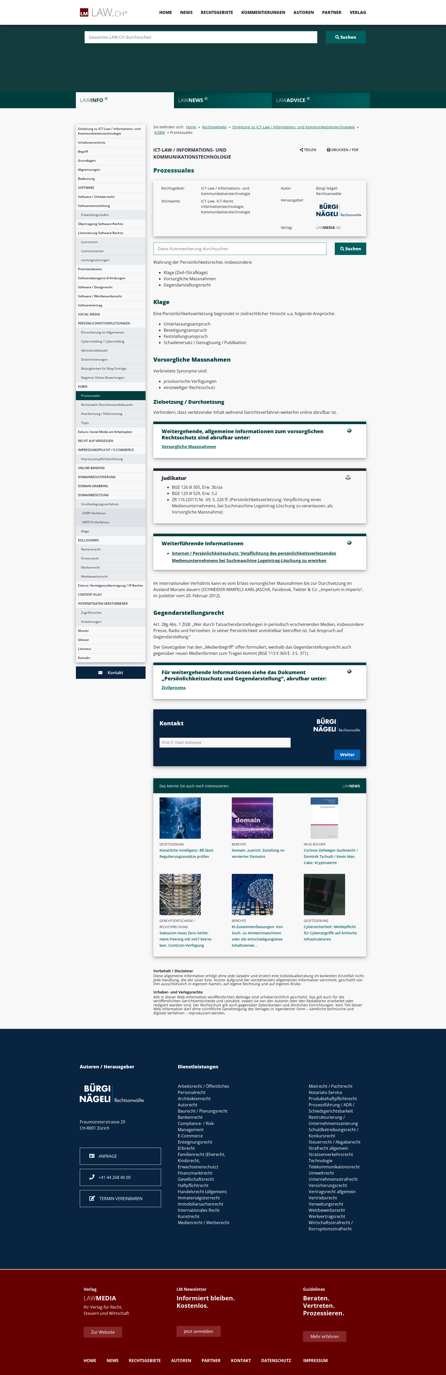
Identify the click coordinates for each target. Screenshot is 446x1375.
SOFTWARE (86, 187)
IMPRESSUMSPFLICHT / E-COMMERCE (106, 450)
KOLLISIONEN (88, 540)
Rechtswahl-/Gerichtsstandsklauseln (107, 404)
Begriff (83, 151)
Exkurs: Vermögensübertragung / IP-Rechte (110, 585)
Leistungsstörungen (95, 260)
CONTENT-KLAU (90, 594)
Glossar (83, 640)
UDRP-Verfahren (94, 513)
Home (165, 12)
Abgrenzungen (89, 169)
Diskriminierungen (94, 359)
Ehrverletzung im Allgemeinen (102, 332)
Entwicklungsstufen (95, 215)
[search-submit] (346, 37)
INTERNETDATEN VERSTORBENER (103, 603)
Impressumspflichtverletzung (102, 459)
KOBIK (82, 386)
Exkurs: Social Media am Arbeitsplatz (105, 432)
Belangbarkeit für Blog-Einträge (103, 368)
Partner (331, 12)
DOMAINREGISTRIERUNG (97, 477)
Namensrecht (91, 549)
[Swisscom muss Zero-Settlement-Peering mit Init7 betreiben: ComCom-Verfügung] (189, 894)
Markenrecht (90, 567)
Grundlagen (87, 160)
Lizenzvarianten (92, 251)
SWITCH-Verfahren (95, 522)
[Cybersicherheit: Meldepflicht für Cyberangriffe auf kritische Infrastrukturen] (334, 894)
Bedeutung (86, 178)
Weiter (347, 754)
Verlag (358, 12)
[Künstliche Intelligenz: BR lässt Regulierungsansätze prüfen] (189, 818)
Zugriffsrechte (91, 612)
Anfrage (105, 1156)
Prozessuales (90, 395)
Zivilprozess (174, 687)
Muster (83, 630)
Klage (85, 531)
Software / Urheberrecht (96, 197)
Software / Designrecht (95, 287)
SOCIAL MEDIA (89, 314)
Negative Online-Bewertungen (102, 377)
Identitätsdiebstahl (94, 350)
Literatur (84, 649)
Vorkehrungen (91, 621)
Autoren (303, 12)
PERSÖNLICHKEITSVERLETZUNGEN (104, 323)
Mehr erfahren (324, 1336)
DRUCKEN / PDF (344, 149)
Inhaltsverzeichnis (91, 142)
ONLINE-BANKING (91, 468)
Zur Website (103, 1332)
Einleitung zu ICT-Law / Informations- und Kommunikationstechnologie (109, 131)
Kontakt (84, 658)
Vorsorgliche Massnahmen (189, 446)
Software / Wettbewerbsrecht (100, 296)
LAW (351, 785)
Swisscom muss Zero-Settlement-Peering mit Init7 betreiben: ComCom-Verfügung (186, 939)
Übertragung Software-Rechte (100, 224)
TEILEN (309, 149)
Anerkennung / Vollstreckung (101, 413)
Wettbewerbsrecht (94, 576)
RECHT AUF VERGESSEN (95, 441)
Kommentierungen (263, 12)
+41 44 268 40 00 (112, 1177)
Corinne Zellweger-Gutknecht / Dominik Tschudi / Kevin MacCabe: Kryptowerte (331, 856)
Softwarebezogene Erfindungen (101, 278)
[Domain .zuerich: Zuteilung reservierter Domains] (262, 818)
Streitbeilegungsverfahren (100, 504)
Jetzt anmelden (198, 1331)
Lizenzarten (89, 242)
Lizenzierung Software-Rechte (100, 233)
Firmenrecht (90, 558)
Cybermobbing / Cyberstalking (102, 341)
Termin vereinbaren (118, 1198)
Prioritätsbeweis (90, 269)
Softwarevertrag (90, 305)
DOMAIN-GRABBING (93, 486)
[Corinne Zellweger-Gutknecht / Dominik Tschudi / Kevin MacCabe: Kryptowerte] (334, 818)
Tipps (85, 423)
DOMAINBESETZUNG (93, 495)
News (186, 12)
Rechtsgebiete (217, 12)
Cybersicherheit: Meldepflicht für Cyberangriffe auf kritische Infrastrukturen (330, 933)
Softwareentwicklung (94, 206)
